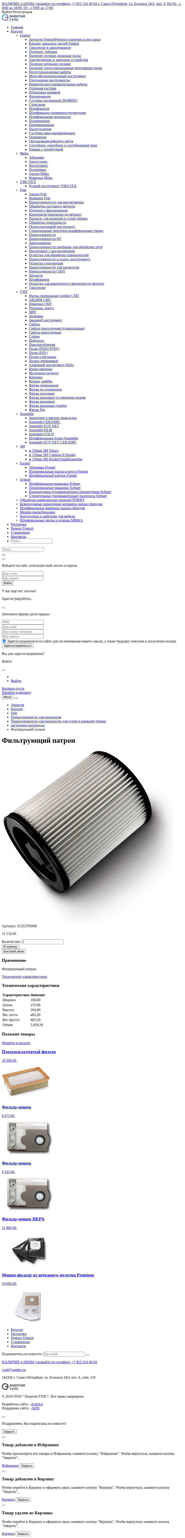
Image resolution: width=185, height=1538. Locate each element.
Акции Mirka (39, 174)
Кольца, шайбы (40, 381)
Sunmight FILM (40, 430)
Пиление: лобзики (43, 52)
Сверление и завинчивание (50, 48)
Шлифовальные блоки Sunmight (53, 438)
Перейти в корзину (16, 692)
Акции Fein (38, 194)
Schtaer (25, 479)
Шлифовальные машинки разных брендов (52, 508)
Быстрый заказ (14, 951)
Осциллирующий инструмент (52, 227)
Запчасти (36, 275)
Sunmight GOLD (41, 434)
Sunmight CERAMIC (44, 422)
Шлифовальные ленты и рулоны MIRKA (51, 520)
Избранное (10, 1465)
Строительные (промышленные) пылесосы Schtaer (68, 496)
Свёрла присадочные (45, 332)
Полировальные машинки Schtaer (55, 488)
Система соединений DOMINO (53, 100)
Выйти (16, 681)
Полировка (37, 170)
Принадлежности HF (45, 239)
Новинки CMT (40, 304)
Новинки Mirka (41, 178)
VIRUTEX (28, 182)
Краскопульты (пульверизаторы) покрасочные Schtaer (70, 492)
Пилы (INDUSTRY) (44, 349)
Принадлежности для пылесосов (54, 267)
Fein (23, 190)
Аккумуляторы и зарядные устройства (58, 60)
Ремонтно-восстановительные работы (58, 84)
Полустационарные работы (50, 72)
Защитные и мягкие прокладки (53, 418)
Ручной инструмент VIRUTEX (53, 186)
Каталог (17, 31)
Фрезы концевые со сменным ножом (57, 397)
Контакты (18, 536)
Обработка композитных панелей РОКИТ (52, 500)
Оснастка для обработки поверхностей (59, 255)
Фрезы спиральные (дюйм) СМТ (54, 296)
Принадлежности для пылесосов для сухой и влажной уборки (58, 721)
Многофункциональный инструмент (57, 76)
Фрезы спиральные (43, 385)
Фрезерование (40, 96)
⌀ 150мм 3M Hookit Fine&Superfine (55, 459)
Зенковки (36, 316)
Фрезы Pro (37, 410)
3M (22, 446)
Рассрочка (18, 524)
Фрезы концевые (42, 401)
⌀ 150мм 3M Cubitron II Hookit (52, 455)
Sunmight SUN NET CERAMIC (53, 442)
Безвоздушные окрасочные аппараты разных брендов (61, 504)
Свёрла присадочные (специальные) (57, 328)
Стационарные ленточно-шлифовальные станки (66, 231)
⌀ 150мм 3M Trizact (43, 451)
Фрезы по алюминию (45, 389)
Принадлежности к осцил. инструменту (59, 259)
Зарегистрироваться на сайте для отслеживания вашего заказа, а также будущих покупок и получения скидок (91, 641)
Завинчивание (40, 243)
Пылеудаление (40, 129)
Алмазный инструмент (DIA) (51, 365)
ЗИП (32, 312)
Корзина (8, 1499)
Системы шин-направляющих (52, 133)
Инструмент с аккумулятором (52, 251)
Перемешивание (41, 125)
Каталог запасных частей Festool (54, 43)
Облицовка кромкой (44, 92)
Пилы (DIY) (38, 353)
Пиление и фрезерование (48, 210)
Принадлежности (42, 235)
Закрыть (9, 1431)
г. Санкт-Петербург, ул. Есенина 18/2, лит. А (132, 4)
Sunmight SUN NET (44, 426)
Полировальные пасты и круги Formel (58, 471)
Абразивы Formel (42, 467)
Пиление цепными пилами (50, 64)
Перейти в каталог (16, 1043)
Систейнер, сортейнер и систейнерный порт (63, 145)
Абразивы (36, 157)
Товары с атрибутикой (46, 149)
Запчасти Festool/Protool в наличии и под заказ (64, 39)
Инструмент (38, 165)
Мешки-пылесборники (37, 512)
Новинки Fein (39, 198)
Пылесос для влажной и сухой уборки (58, 218)
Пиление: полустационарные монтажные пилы (65, 68)
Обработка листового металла (52, 206)
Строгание (37, 104)
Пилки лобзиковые (43, 361)
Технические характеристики (24, 977)
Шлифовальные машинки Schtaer (54, 484)
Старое (34, 336)
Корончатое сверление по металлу (55, 214)
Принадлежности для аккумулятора (56, 202)
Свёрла (34, 324)
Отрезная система (42, 88)
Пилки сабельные (42, 357)
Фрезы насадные (42, 393)
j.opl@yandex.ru (14, 1370)
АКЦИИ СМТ (40, 300)
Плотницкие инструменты (49, 80)
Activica (37, 1404)
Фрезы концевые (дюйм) (48, 406)
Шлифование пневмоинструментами (57, 113)
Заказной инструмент (45, 320)
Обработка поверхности (47, 222)
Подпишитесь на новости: (22, 1354)
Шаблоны (36, 340)
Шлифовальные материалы (50, 117)
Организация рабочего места (51, 141)
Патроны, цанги (41, 308)
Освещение (37, 137)
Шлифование (39, 109)
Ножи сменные (40, 369)
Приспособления (42, 345)
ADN (35, 1408)
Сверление (37, 288)
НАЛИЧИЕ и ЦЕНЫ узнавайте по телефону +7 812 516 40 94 (49, 4)
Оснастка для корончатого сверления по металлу (66, 283)
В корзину (10, 946)
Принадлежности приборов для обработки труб (65, 247)
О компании (20, 532)
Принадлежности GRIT (47, 271)
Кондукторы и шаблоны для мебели (47, 516)
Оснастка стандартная (46, 263)
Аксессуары (38, 161)
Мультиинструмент (44, 373)
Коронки (35, 377)
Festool (25, 35)
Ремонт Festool (22, 528)
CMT (24, 292)
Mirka (24, 153)
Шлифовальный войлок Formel (53, 475)
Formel (25, 463)
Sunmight (27, 414)
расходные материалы (28, 725)
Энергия (17, 705)
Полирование (39, 121)
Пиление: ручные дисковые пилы (55, 56)
